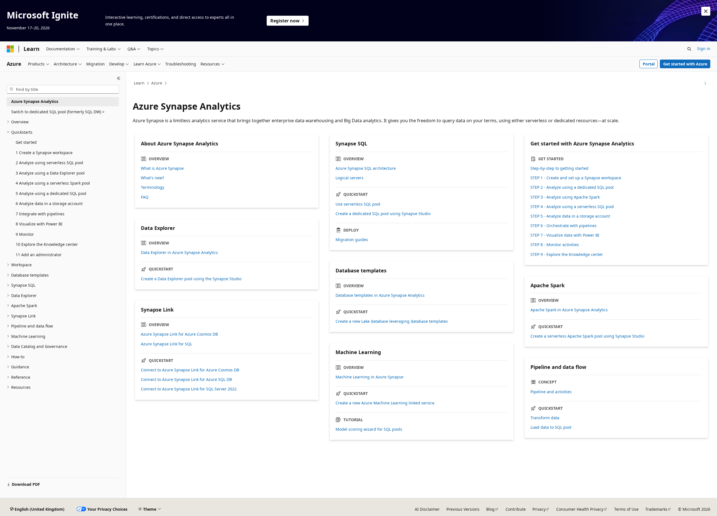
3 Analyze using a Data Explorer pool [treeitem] (50, 173)
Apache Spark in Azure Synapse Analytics (569, 309)
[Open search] (689, 49)
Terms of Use (626, 509)
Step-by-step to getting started (559, 168)
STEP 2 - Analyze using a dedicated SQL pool (572, 187)
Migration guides (352, 239)
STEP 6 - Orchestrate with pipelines (563, 225)
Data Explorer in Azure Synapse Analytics (179, 252)
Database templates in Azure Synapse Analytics (380, 295)
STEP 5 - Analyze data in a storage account (570, 216)
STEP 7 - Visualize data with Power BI (564, 235)
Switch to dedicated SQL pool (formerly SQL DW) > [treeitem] (57, 111)
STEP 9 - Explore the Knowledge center (566, 254)
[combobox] (63, 89)
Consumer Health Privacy (579, 509)
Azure (156, 83)
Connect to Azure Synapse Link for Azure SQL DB (186, 379)
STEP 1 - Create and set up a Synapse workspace (575, 177)
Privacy (539, 509)
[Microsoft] (10, 49)
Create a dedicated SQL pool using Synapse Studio (383, 213)
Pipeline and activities (551, 391)
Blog (490, 509)
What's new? (152, 177)
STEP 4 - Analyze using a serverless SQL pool (572, 206)
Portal (649, 64)
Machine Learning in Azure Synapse (369, 377)
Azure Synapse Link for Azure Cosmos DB (179, 334)
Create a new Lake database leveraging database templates (392, 321)
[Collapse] (119, 78)
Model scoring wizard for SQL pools (369, 429)
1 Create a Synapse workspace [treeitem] (44, 152)
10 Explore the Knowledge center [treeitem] (47, 244)
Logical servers (350, 177)
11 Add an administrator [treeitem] (39, 254)
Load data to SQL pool (550, 427)
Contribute (516, 509)
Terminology (152, 187)
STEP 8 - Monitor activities (554, 244)
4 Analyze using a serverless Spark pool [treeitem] (53, 183)
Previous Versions (462, 509)
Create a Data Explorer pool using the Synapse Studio (191, 278)
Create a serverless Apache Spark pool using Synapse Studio (587, 336)
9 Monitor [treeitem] (25, 234)
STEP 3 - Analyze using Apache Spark (565, 197)
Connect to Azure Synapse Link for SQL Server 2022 (189, 389)
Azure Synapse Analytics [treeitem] (34, 101)
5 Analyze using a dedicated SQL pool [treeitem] (51, 193)
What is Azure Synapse (162, 168)
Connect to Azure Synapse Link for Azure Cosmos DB (190, 370)
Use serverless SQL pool (358, 204)
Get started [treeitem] (26, 142)
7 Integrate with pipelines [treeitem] (40, 213)
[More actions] (705, 83)
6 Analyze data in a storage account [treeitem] (49, 203)
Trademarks (656, 509)
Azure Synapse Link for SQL (166, 344)
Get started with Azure (685, 64)
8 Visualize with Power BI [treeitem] (39, 224)
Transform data (544, 417)
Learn (139, 83)
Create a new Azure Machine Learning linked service (385, 403)
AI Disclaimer (427, 509)
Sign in (703, 48)
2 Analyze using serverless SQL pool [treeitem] (49, 162)
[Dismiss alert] (705, 11)
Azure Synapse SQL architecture (366, 168)
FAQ (144, 197)
